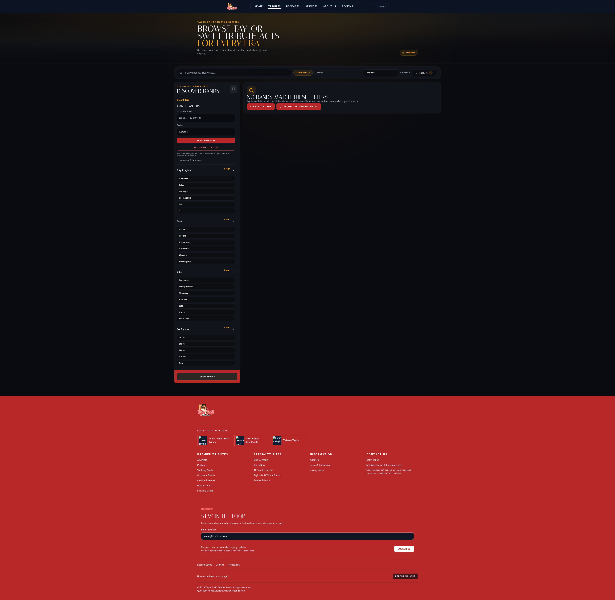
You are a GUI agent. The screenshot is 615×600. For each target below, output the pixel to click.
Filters (425, 72)
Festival (182, 236)
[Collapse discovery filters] (233, 89)
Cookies (220, 564)
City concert (184, 242)
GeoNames (197, 160)
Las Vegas (184, 191)
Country (182, 312)
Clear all (319, 73)
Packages (293, 6)
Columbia (183, 179)
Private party (185, 261)
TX (180, 211)
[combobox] (380, 6)
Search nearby (206, 140)
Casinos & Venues (206, 480)
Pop (181, 363)
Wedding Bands (205, 470)
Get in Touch (372, 460)
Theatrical (183, 293)
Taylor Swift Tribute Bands (267, 475)
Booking (347, 6)
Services (311, 6)
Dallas (181, 185)
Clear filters (183, 100)
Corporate (184, 249)
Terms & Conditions (320, 465)
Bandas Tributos (262, 480)
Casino (182, 229)
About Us (329, 6)
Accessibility (234, 564)
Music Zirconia (261, 460)
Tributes (274, 6)
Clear (227, 168)
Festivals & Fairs (205, 490)
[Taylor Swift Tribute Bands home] (232, 6)
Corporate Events (206, 475)
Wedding (183, 255)
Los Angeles (185, 198)
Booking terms (204, 564)
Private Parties (204, 485)
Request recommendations (301, 106)
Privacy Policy (317, 470)
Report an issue (405, 576)
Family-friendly (186, 287)
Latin (181, 306)
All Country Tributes (264, 470)
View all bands (207, 376)
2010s (182, 337)
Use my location (208, 147)
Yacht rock (184, 319)
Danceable (184, 280)
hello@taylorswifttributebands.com (384, 465)
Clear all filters (260, 106)
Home (259, 6)
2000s (182, 350)
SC (180, 204)
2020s (182, 344)
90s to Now (259, 465)
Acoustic (183, 299)
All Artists (202, 460)
